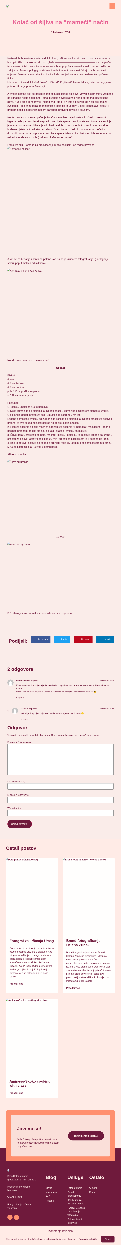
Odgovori (20, 698)
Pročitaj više (16, 983)
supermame (64, 137)
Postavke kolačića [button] (88, 1239)
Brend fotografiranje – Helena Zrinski (84, 943)
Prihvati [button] (107, 1239)
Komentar (19, 742)
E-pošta (18, 795)
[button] (112, 6)
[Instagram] (16, 1217)
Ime (16, 781)
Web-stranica (14, 808)
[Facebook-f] (10, 1217)
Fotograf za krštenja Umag (31, 941)
